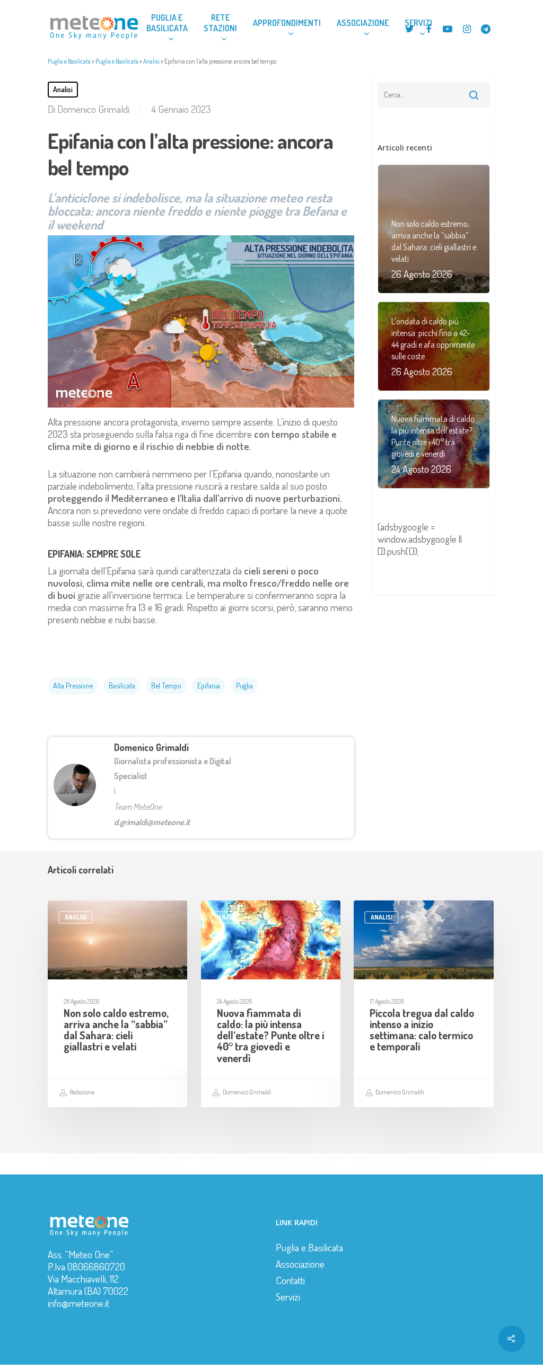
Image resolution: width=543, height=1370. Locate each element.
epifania (208, 685)
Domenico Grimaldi (93, 109)
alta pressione (73, 685)
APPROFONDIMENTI (287, 22)
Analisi (151, 61)
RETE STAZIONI (220, 22)
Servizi (288, 1297)
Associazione (300, 1264)
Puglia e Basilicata (69, 61)
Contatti (290, 1280)
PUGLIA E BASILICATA (167, 22)
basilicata (122, 685)
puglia (244, 685)
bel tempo (166, 685)
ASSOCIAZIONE (363, 22)
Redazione (81, 1092)
